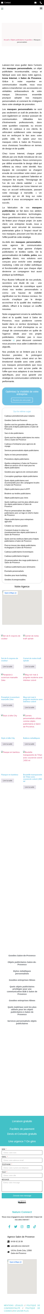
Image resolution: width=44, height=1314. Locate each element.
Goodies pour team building (16, 575)
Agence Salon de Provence (21, 1236)
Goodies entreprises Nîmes (22, 980)
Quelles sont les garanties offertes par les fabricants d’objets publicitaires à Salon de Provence (21, 427)
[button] (41, 8)
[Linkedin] (28, 1226)
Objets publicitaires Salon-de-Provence (22, 963)
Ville (4, 1172)
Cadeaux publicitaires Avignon (17, 556)
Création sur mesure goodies (16, 526)
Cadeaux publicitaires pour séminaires (20, 567)
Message (5, 1179)
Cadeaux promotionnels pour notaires (20, 416)
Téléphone (6, 1164)
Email (4, 1157)
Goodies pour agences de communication (21, 472)
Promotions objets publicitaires (17, 459)
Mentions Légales (13, 1305)
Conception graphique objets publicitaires (21, 476)
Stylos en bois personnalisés (16, 455)
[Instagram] (22, 1226)
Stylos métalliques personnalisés (22, 972)
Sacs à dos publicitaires (14, 433)
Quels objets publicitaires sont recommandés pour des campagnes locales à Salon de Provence (22, 483)
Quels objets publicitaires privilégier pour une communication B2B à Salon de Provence (22, 990)
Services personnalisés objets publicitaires (22, 450)
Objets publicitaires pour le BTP (17, 489)
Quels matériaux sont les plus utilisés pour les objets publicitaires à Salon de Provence (21, 504)
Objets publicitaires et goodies (21, 40)
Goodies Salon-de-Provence (16, 420)
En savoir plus (21, 1311)
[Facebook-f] (9, 1226)
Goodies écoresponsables (15, 580)
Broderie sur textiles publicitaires (18, 494)
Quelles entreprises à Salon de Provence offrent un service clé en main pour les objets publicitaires (21, 465)
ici (14, 340)
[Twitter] (16, 1226)
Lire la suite (7, 667)
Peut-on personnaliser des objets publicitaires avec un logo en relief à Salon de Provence (21, 513)
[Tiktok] (34, 1226)
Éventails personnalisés (14, 571)
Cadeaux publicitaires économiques (19, 552)
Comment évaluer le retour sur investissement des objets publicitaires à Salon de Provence (21, 532)
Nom (4, 1149)
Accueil (6, 40)
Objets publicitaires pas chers (16, 498)
